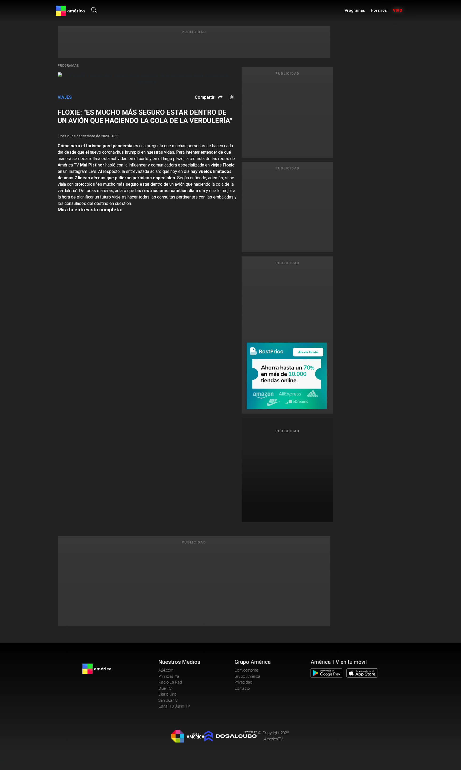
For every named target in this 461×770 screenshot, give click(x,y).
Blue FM (165, 688)
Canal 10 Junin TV (174, 706)
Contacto (242, 688)
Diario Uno (167, 694)
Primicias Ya (168, 676)
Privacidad (243, 682)
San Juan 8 (168, 700)
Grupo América (247, 676)
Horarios (379, 10)
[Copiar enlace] (232, 97)
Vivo (397, 10)
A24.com (165, 670)
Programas (355, 10)
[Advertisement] (287, 475)
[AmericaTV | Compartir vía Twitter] (219, 113)
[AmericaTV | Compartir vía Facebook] (220, 106)
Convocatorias (247, 670)
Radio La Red (170, 682)
